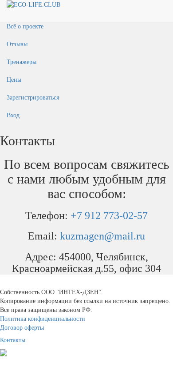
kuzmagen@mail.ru (102, 236)
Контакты (12, 340)
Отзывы (17, 44)
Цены (14, 79)
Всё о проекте (25, 26)
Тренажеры (21, 62)
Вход (13, 115)
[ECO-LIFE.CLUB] (33, 4)
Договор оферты (22, 327)
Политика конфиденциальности (42, 318)
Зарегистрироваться (33, 97)
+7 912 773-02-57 (109, 215)
